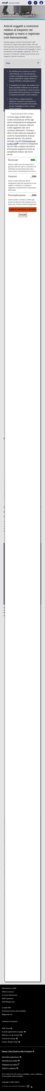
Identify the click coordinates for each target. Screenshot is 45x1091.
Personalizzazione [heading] (17, 195)
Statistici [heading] (12, 176)
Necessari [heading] (13, 160)
